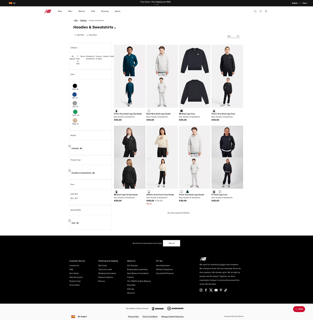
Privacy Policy (133, 316)
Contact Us (74, 265)
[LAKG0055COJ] (220, 192)
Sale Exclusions (76, 277)
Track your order (105, 269)
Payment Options (105, 277)
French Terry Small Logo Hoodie (191, 195)
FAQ (71, 269)
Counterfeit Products (165, 273)
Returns (101, 281)
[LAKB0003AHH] (149, 111)
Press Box (131, 285)
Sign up (171, 243)
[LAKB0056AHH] (181, 192)
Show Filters (93, 35)
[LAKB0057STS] (116, 111)
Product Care (75, 281)
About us (131, 293)
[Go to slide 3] (158, 4)
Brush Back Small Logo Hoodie (158, 114)
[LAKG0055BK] (214, 192)
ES (82, 317)
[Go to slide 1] (155, 4)
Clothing (83, 20)
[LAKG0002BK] (181, 111)
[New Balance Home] (48, 11)
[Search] (255, 11)
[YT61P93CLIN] (149, 192)
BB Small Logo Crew (187, 114)
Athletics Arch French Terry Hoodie (160, 195)
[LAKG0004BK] (116, 192)
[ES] (9, 3)
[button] (261, 11)
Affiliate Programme (164, 269)
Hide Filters (80, 35)
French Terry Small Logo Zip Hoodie (128, 114)
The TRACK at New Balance (139, 281)
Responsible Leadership (137, 269)
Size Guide (74, 273)
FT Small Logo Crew (219, 195)
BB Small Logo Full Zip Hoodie (126, 195)
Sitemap (130, 289)
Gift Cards (102, 265)
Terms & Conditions (150, 316)
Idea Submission (163, 265)
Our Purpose (132, 265)
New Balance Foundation (138, 273)
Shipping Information (107, 273)
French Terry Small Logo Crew (223, 114)
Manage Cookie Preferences (173, 316)
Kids (76, 20)
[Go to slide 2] (156, 4)
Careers (130, 277)
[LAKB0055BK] (214, 111)
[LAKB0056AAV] (187, 192)
